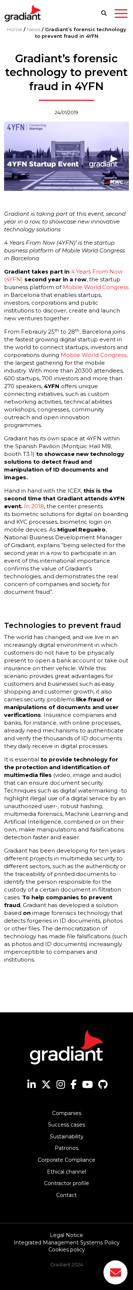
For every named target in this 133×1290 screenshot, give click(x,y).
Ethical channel (66, 1171)
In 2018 (34, 506)
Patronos (66, 1148)
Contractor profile (66, 1183)
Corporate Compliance (66, 1160)
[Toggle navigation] (121, 14)
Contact (66, 1195)
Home (14, 29)
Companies (66, 1113)
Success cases (66, 1124)
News (33, 29)
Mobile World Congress (96, 287)
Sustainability (66, 1136)
